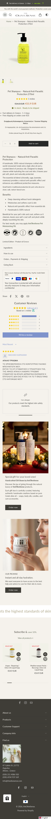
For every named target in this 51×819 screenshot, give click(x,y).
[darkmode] (46, 14)
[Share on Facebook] (10, 296)
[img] (8, 351)
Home (8, 21)
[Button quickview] (18, 654)
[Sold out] (18, 659)
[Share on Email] (28, 296)
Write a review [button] (25, 335)
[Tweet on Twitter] (16, 296)
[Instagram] (25, 702)
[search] (10, 14)
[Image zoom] (25, 52)
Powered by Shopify (25, 810)
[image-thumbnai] (3, 81)
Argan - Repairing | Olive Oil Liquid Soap (12, 667)
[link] (32, 638)
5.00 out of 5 (32, 308)
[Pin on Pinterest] (22, 296)
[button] (22, 99)
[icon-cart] (40, 14)
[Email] (31, 702)
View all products (25, 638)
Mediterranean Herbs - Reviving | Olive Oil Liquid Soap (38, 668)
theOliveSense (29, 806)
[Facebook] (20, 702)
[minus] (5, 144)
